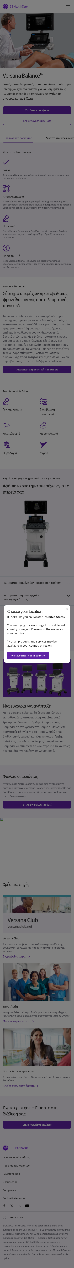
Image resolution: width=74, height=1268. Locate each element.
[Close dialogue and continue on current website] (67, 609)
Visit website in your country (28, 655)
